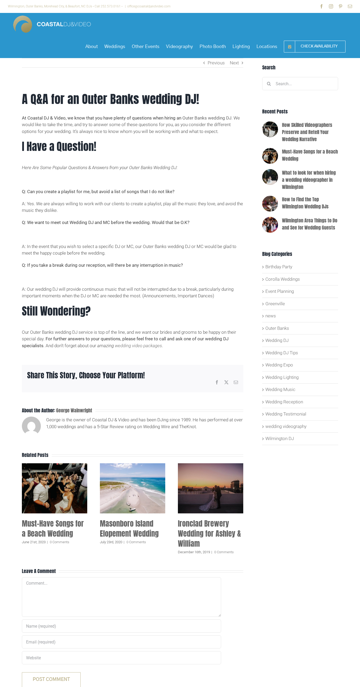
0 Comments (59, 542)
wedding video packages (138, 345)
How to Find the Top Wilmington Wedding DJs (305, 203)
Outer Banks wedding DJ (206, 118)
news (270, 315)
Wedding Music (280, 389)
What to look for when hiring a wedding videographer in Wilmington (309, 179)
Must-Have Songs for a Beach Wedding (53, 528)
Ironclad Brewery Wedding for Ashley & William (209, 533)
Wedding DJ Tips (281, 352)
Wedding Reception (284, 401)
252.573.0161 (111, 6)
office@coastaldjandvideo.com (149, 6)
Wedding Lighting (282, 377)
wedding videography (286, 426)
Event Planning (279, 291)
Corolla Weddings (282, 279)
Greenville (275, 303)
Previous (216, 62)
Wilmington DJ (279, 438)
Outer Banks (277, 328)
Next (234, 62)
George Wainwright (74, 410)
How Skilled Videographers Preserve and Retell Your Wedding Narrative (307, 132)
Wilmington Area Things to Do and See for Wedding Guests (309, 224)
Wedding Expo (279, 365)
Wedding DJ (277, 340)
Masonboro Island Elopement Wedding (129, 528)
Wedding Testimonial (285, 414)
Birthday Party (278, 266)
